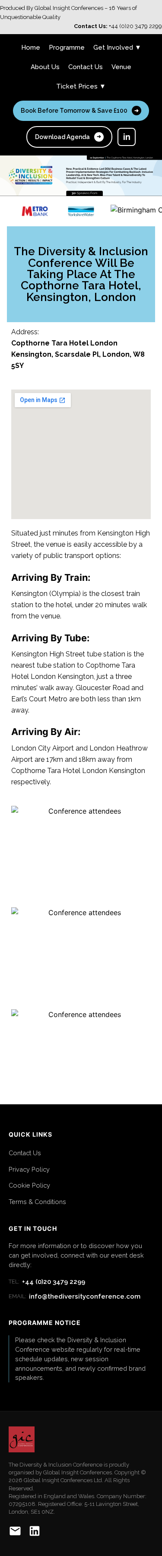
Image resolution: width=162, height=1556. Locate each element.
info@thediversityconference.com (74, 1296)
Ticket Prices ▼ (81, 86)
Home (30, 47)
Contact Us (85, 67)
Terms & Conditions (37, 1201)
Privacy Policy (29, 1169)
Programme (67, 47)
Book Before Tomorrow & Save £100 (80, 110)
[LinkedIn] (34, 1532)
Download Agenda (68, 136)
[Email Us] (15, 1532)
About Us (45, 67)
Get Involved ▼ (117, 47)
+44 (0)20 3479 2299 (47, 1282)
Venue (121, 67)
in (126, 137)
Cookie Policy (29, 1185)
